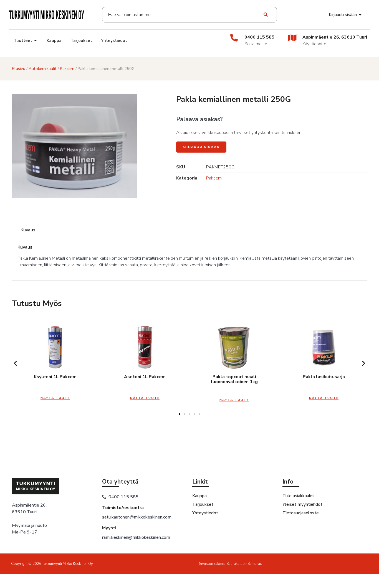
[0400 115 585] (234, 37)
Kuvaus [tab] (28, 230)
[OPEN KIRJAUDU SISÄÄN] (360, 14)
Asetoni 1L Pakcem (145, 377)
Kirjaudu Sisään (201, 147)
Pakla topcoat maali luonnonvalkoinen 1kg (234, 379)
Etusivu (18, 68)
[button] (15, 363)
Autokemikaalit (43, 68)
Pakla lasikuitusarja (324, 377)
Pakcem (67, 68)
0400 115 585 (259, 37)
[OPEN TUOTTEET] (36, 40)
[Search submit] (266, 15)
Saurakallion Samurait (244, 563)
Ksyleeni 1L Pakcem (55, 377)
